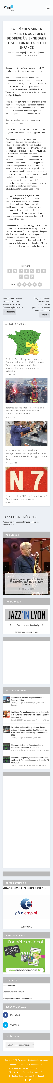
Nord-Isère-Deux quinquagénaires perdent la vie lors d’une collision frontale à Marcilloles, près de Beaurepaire (30, 715)
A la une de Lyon (27, 738)
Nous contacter (9, 985)
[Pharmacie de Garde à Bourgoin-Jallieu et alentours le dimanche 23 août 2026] (6, 746)
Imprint (41, 1076)
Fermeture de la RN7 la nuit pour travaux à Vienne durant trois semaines (26, 497)
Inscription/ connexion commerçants (17, 998)
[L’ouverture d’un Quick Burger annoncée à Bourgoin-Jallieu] (6, 699)
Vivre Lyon (39, 1068)
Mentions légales (16, 1064)
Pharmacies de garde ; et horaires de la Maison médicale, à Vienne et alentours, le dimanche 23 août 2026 (30, 760)
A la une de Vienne (28, 720)
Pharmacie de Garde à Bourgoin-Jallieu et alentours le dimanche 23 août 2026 (27, 746)
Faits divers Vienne (42, 720)
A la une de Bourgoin (29, 703)
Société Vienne (41, 765)
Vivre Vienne (28, 1068)
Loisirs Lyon (38, 738)
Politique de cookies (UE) (32, 1072)
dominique (20, 52)
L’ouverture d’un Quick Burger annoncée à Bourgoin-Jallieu (27, 698)
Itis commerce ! (42, 1060)
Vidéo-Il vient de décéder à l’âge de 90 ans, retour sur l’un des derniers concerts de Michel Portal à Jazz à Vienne (26, 581)
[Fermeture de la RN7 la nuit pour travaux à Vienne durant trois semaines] (27, 479)
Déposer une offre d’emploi (13, 991)
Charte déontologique (33, 1064)
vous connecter (19, 521)
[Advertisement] (24, 665)
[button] (22, 592)
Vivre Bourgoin (14, 1072)
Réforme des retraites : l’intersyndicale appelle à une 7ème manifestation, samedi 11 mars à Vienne (25, 410)
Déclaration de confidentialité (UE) (22, 1076)
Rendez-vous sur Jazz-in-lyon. (26, 632)
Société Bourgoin (43, 750)
